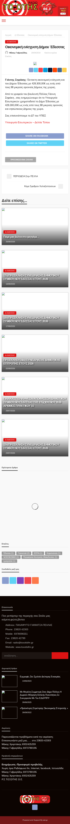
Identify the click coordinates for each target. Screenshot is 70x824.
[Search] (65, 20)
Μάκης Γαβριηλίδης (18, 53)
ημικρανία (9, 561)
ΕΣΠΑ (38, 553)
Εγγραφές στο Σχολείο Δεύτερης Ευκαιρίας (40, 676)
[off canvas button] (4, 20)
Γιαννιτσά (24, 553)
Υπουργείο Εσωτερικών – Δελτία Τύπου (27, 122)
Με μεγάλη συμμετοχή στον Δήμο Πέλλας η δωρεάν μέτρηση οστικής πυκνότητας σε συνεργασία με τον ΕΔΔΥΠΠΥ (41, 695)
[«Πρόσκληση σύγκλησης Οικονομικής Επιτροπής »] (9, 713)
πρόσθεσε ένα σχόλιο (22, 160)
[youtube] (28, 580)
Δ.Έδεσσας (11, 42)
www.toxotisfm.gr (25, 647)
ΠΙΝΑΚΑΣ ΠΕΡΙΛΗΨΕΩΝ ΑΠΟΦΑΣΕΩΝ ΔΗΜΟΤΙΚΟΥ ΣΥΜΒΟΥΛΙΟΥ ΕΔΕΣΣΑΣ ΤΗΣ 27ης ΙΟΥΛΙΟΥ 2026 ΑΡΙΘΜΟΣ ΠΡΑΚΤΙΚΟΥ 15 (34, 402)
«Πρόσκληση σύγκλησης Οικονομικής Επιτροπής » (44, 708)
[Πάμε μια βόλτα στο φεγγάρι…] (35, 226)
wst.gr (45, 820)
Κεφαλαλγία (53, 553)
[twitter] (13, 580)
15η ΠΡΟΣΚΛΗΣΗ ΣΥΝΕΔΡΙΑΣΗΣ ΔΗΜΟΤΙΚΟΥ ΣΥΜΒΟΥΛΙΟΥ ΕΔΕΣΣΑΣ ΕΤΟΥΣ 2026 (31, 446)
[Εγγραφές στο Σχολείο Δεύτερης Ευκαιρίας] (9, 681)
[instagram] (20, 580)
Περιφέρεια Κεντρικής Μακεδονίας (40, 557)
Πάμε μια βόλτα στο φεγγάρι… (21, 236)
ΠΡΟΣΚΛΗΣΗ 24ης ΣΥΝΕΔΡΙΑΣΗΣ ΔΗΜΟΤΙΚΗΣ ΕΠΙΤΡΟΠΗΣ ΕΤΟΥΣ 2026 (31, 361)
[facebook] (5, 580)
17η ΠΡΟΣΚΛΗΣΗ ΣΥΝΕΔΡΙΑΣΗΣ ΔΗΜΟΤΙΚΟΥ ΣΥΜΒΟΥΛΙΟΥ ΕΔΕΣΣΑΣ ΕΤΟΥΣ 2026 (31, 277)
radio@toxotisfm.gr (23, 642)
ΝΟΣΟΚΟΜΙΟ (11, 557)
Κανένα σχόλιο (51, 53)
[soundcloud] (35, 580)
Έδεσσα (8, 553)
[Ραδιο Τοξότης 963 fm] (30, 7)
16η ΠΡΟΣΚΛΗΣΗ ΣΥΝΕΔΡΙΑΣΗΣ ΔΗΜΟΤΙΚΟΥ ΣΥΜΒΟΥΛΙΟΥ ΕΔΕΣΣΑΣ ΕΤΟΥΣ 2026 (31, 319)
